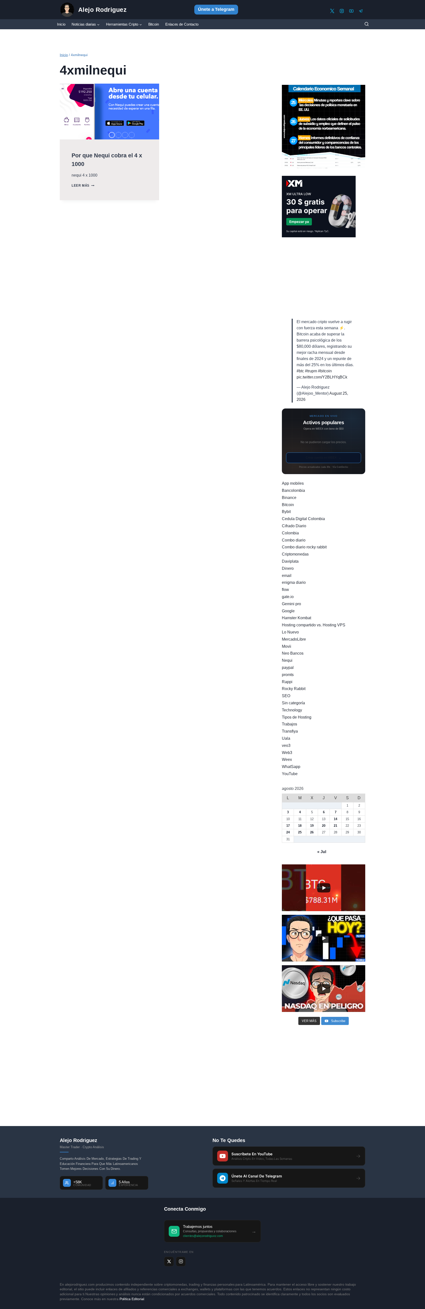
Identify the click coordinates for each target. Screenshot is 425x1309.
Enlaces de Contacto (182, 24)
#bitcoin (325, 371)
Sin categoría (293, 703)
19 (312, 826)
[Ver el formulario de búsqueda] (366, 24)
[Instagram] (341, 11)
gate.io (288, 597)
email (286, 575)
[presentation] (109, 111)
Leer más (83, 185)
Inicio (61, 24)
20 (323, 826)
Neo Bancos (293, 653)
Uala (286, 738)
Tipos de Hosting (296, 717)
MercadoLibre (294, 639)
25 (300, 832)
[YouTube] (351, 11)
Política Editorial (132, 1299)
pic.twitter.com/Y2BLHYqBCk (322, 377)
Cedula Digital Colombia (303, 519)
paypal (288, 667)
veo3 (286, 745)
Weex (287, 759)
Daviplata (290, 561)
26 (312, 832)
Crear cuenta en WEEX (324, 457)
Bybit (286, 512)
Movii (286, 646)
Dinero (288, 568)
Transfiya (290, 731)
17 (288, 826)
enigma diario (294, 582)
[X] (332, 11)
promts (288, 675)
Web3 (287, 753)
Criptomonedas (295, 554)
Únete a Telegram (216, 9)
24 (288, 832)
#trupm (311, 371)
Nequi (287, 660)
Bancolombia (293, 490)
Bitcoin (153, 24)
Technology (292, 710)
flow (285, 589)
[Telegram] (361, 11)
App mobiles (293, 483)
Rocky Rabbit (293, 689)
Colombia (290, 533)
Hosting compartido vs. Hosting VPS (313, 625)
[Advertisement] (323, 278)
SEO (286, 696)
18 (300, 826)
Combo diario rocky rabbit (304, 547)
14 (335, 819)
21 (335, 826)
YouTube (290, 774)
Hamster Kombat (296, 618)
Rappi (287, 682)
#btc (300, 371)
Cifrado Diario (294, 526)
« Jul (321, 852)
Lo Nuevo (290, 632)
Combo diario (293, 540)
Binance (289, 498)
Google (288, 611)
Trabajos (289, 724)
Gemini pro (291, 604)
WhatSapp (291, 767)
